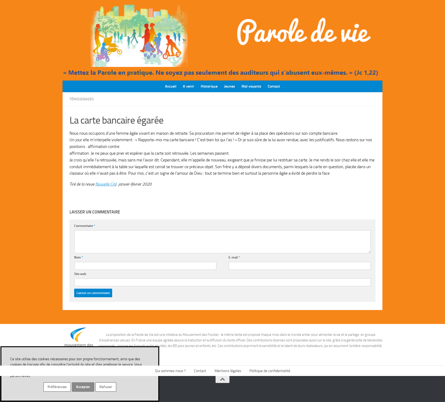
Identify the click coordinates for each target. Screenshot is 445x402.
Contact (274, 86)
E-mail (234, 257)
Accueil (170, 86)
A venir (188, 86)
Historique (209, 86)
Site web (80, 274)
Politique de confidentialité (269, 371)
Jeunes (229, 86)
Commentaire (84, 226)
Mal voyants (251, 86)
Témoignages (82, 99)
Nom (78, 257)
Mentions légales (228, 371)
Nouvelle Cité (106, 184)
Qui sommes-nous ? (170, 371)
